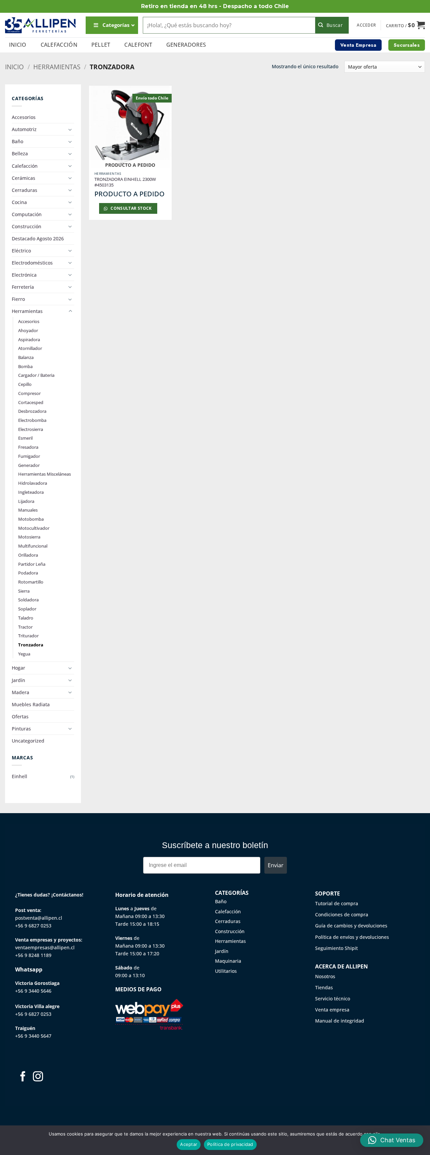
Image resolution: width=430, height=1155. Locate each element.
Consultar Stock (131, 208)
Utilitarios (226, 971)
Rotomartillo (30, 582)
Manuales (28, 510)
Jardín (18, 680)
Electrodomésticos (32, 263)
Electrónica (24, 275)
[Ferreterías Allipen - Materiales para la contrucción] (40, 25)
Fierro (18, 299)
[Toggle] (70, 129)
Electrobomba (32, 420)
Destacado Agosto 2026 (38, 238)
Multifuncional (32, 546)
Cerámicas (23, 178)
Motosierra (29, 537)
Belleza (20, 153)
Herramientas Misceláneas (44, 474)
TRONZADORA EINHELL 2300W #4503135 (125, 182)
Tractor (25, 627)
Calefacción (59, 44)
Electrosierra (30, 429)
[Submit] (332, 25)
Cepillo (25, 384)
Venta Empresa (358, 45)
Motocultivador (33, 528)
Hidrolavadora (32, 483)
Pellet (101, 44)
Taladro (25, 618)
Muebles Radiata (31, 704)
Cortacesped (30, 402)
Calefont (138, 44)
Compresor (29, 393)
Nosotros (325, 976)
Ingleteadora (31, 492)
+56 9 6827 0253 (33, 925)
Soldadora (28, 600)
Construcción (26, 226)
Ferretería (23, 287)
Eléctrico (21, 250)
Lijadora (26, 501)
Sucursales (407, 45)
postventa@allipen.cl (38, 918)
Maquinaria (228, 961)
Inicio (18, 44)
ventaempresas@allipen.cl (45, 947)
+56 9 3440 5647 (33, 1036)
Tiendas (324, 987)
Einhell (19, 776)
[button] (366, 25)
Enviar (276, 865)
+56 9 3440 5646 (33, 991)
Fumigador (29, 456)
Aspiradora (29, 339)
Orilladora (28, 555)
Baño (17, 141)
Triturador (28, 636)
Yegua (24, 654)
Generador (29, 465)
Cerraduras (24, 190)
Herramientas (56, 67)
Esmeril (25, 438)
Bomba (25, 366)
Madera (20, 692)
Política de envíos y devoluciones (352, 937)
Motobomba (31, 519)
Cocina (19, 202)
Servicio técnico (332, 998)
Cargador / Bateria (36, 375)
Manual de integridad (339, 1021)
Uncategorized (28, 741)
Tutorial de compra (336, 903)
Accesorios (24, 117)
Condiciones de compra (341, 914)
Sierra (24, 591)
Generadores (186, 44)
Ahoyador (28, 330)
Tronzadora (30, 645)
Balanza (26, 357)
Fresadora (28, 447)
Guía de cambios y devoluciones (351, 925)
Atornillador (30, 348)
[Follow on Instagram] (38, 1077)
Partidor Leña (31, 564)
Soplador (27, 609)
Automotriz (24, 129)
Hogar (18, 668)
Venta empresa (332, 1009)
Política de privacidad (230, 1144)
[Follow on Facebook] (23, 1077)
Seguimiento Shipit (336, 948)
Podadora (28, 573)
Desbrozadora (32, 411)
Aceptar (188, 1144)
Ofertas (20, 716)
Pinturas (21, 728)
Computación (27, 214)
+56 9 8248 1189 (33, 955)
